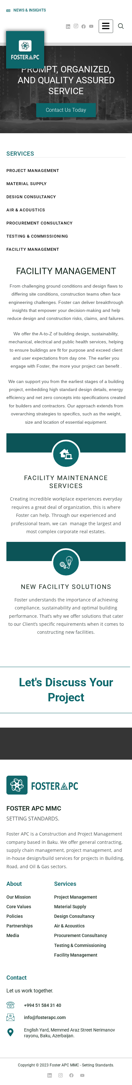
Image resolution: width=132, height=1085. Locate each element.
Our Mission (18, 897)
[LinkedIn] (69, 26)
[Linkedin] (49, 1075)
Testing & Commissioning (37, 236)
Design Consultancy (31, 196)
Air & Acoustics (25, 210)
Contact (16, 977)
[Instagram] (77, 26)
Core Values (18, 906)
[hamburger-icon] (106, 26)
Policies (14, 916)
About (14, 883)
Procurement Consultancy (39, 223)
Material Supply (26, 183)
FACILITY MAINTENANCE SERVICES (66, 482)
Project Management (32, 170)
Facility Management (32, 249)
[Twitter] (60, 1075)
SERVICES (20, 154)
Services (65, 883)
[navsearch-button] (124, 26)
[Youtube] (92, 26)
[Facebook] (84, 26)
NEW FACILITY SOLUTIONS (66, 587)
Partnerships (19, 925)
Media (12, 935)
